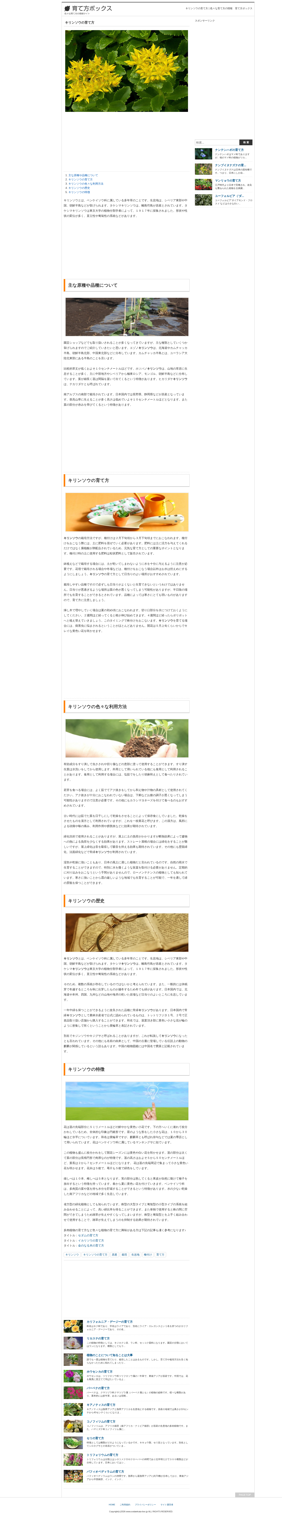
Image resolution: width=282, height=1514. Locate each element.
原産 (114, 1254)
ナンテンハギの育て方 (229, 149)
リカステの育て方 (98, 1338)
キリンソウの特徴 (79, 192)
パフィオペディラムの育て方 (105, 1471)
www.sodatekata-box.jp (137, 1511)
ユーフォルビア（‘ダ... (229, 195)
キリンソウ (72, 1254)
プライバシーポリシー (145, 1504)
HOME (112, 1504)
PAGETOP (245, 1494)
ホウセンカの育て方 (100, 1371)
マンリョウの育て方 (228, 180)
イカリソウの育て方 (91, 1240)
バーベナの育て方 (98, 1388)
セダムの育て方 (88, 1235)
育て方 (160, 1254)
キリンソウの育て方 (80, 179)
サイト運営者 (167, 1504)
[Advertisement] (127, 142)
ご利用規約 (125, 1504)
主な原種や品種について (83, 175)
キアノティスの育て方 (101, 1404)
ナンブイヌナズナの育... (230, 165)
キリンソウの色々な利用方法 (85, 183)
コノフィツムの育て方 (101, 1421)
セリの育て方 (95, 1438)
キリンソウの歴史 (79, 187)
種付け (148, 1254)
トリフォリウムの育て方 (102, 1454)
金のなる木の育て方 (91, 1245)
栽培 (124, 1254)
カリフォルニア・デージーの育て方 (110, 1321)
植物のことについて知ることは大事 (110, 1355)
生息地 (135, 1254)
